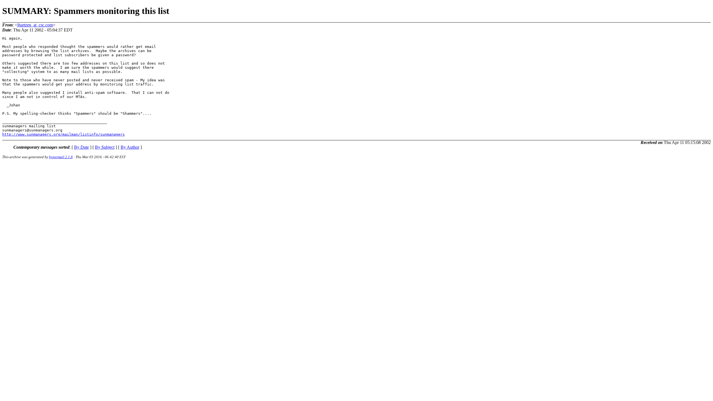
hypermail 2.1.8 (61, 157)
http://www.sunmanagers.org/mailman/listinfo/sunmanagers (63, 134)
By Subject (104, 147)
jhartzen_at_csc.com (35, 25)
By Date (81, 147)
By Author (130, 147)
